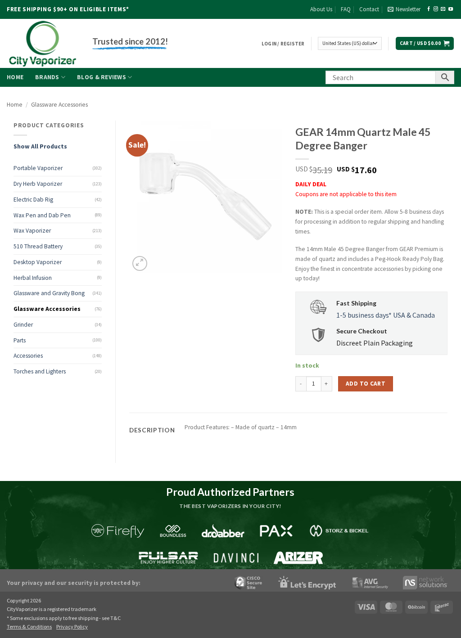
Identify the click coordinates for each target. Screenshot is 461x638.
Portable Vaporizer (38, 168)
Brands (47, 77)
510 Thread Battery (38, 246)
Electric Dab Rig (33, 199)
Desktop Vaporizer (38, 262)
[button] (404, 9)
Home (15, 77)
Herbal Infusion (33, 278)
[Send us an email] (443, 9)
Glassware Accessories (59, 104)
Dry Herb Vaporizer (38, 184)
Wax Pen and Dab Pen (42, 215)
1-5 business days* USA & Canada (385, 314)
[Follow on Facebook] (428, 9)
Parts (20, 340)
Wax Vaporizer (32, 230)
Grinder (23, 324)
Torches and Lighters (40, 371)
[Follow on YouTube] (450, 9)
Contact (369, 9)
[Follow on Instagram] (436, 9)
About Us (321, 9)
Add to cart (365, 383)
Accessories (28, 355)
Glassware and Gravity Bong (49, 293)
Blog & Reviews (101, 77)
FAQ (346, 9)
